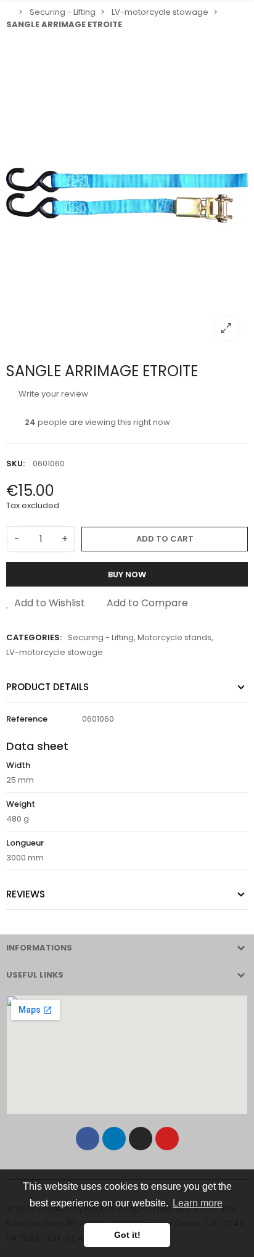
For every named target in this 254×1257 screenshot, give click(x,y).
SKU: (15, 463)
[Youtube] (167, 1138)
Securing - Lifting (101, 637)
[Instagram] (140, 1138)
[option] (127, 193)
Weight (20, 804)
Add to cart (165, 539)
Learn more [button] (198, 1203)
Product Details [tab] (47, 686)
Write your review (52, 394)
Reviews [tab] (25, 894)
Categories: (34, 637)
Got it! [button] (127, 1235)
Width (18, 765)
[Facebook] (87, 1138)
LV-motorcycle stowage (54, 652)
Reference (26, 719)
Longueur (25, 843)
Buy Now (127, 574)
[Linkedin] (114, 1138)
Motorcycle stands (174, 637)
